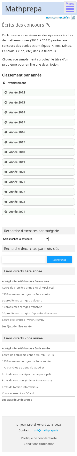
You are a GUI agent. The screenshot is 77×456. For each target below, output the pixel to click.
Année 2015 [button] (17, 122)
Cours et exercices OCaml (18, 393)
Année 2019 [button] (17, 162)
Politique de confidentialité (39, 438)
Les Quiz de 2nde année (17, 399)
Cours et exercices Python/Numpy (23, 320)
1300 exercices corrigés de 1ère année (26, 294)
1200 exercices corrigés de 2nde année (26, 361)
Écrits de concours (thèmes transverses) (27, 380)
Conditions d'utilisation (39, 444)
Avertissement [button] (17, 83)
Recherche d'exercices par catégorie (31, 231)
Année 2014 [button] (17, 112)
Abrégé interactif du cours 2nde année (26, 348)
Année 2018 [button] (17, 152)
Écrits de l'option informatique (20, 387)
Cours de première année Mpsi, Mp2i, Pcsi (28, 287)
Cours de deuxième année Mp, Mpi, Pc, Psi (28, 355)
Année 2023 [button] (17, 202)
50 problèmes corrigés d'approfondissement (29, 313)
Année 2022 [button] (17, 192)
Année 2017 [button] (17, 142)
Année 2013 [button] (17, 102)
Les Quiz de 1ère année (17, 326)
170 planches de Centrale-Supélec (23, 367)
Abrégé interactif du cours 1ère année (25, 281)
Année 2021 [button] (17, 182)
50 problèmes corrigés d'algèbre (22, 300)
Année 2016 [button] (17, 132)
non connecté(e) (58, 17)
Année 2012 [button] (17, 92)
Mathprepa (23, 8)
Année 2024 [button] (17, 212)
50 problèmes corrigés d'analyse (22, 307)
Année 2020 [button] (17, 172)
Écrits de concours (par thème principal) (26, 374)
